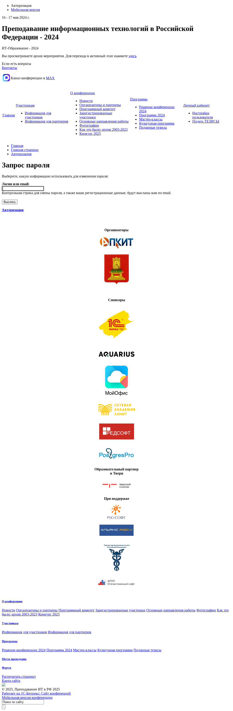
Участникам (25, 105)
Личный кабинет (196, 105)
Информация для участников (38, 115)
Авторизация (21, 154)
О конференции (82, 93)
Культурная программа (156, 123)
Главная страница (24, 150)
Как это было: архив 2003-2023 (103, 129)
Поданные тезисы (153, 127)
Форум (6, 667)
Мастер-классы (150, 119)
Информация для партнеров (46, 121)
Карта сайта (11, 681)
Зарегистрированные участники (120, 610)
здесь (133, 56)
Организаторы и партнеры (100, 105)
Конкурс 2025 (90, 134)
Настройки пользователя (202, 115)
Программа (138, 99)
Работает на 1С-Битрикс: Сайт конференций (36, 693)
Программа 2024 (152, 115)
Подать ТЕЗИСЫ (205, 121)
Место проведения (14, 659)
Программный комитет (97, 109)
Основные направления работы (104, 121)
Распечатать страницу (19, 676)
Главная (9, 115)
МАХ (50, 78)
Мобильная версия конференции (27, 697)
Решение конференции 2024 (24, 650)
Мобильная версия (25, 10)
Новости (86, 101)
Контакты (9, 68)
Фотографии (89, 125)
